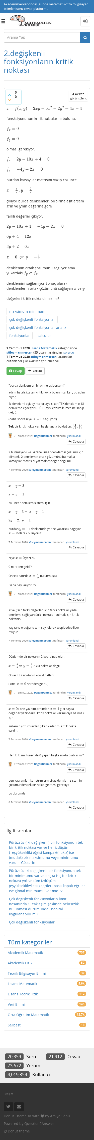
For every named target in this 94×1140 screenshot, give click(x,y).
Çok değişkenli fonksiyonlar (32, 922)
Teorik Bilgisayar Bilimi (27, 973)
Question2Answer (39, 1123)
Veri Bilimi (16, 1004)
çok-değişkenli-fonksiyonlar (32, 319)
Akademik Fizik (20, 963)
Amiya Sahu (60, 1116)
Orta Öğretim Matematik (28, 1014)
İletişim (8, 1094)
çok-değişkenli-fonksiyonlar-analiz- (38, 327)
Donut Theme (15, 1116)
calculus (44, 335)
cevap (17, 371)
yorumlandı (74, 436)
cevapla (78, 441)
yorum (37, 371)
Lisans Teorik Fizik (23, 994)
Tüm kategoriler (30, 942)
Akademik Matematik (25, 952)
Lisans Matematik (44, 348)
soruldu (68, 352)
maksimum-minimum (27, 311)
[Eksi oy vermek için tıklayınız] (9, 99)
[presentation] (44, 108)
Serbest (14, 1025)
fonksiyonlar (19, 335)
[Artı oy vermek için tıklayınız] (9, 94)
